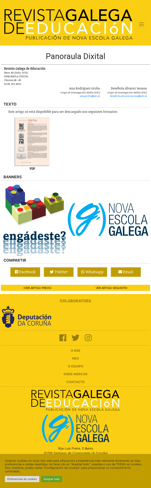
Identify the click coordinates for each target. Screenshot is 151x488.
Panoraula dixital (16, 76)
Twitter (61, 271)
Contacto (75, 382)
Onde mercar (75, 374)
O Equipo (75, 366)
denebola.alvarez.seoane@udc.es (128, 96)
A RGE (75, 350)
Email (127, 271)
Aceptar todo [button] (52, 479)
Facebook (27, 271)
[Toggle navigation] (141, 24)
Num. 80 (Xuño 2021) (16, 72)
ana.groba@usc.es (90, 96)
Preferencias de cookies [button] (22, 479)
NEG (75, 358)
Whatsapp (94, 271)
